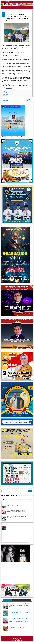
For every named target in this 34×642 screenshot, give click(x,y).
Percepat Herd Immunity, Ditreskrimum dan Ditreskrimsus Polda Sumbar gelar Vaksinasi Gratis (18, 17)
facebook (28, 2)
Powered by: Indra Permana (17, 640)
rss (32, 2)
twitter (26, 2)
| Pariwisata (19, 7)
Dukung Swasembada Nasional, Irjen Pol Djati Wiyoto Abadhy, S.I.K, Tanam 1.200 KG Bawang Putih (19, 605)
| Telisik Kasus (27, 7)
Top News (7, 600)
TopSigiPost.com (10, 637)
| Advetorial (11, 7)
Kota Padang (8, 92)
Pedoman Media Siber (17, 638)
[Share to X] (5, 95)
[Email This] (2, 95)
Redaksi (17, 639)
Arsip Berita (16, 600)
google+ (30, 2)
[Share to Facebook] (7, 95)
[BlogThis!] (4, 95)
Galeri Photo (26, 600)
